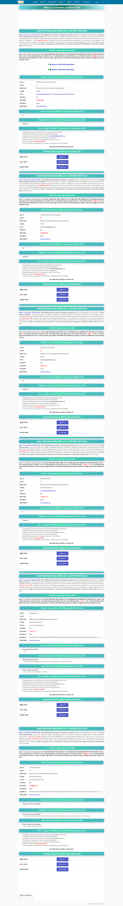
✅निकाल (69, 2)
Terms (98, 904)
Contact (103, 904)
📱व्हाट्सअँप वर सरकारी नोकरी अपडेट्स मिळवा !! (62, 70)
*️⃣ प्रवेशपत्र (77, 2)
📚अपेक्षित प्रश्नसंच (86, 2)
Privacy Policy (92, 904)
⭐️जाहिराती (42, 2)
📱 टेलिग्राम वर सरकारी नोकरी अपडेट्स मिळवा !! (62, 64)
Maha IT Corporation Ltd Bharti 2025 (29, 35)
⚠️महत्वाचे (61, 2)
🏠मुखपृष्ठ (35, 2)
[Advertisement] (61, 19)
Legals (96, 2)
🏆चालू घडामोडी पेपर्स (52, 2)
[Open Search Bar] (103, 2)
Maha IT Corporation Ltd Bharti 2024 (29, 732)
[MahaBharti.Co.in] (21, 2)
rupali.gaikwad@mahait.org (48, 490)
